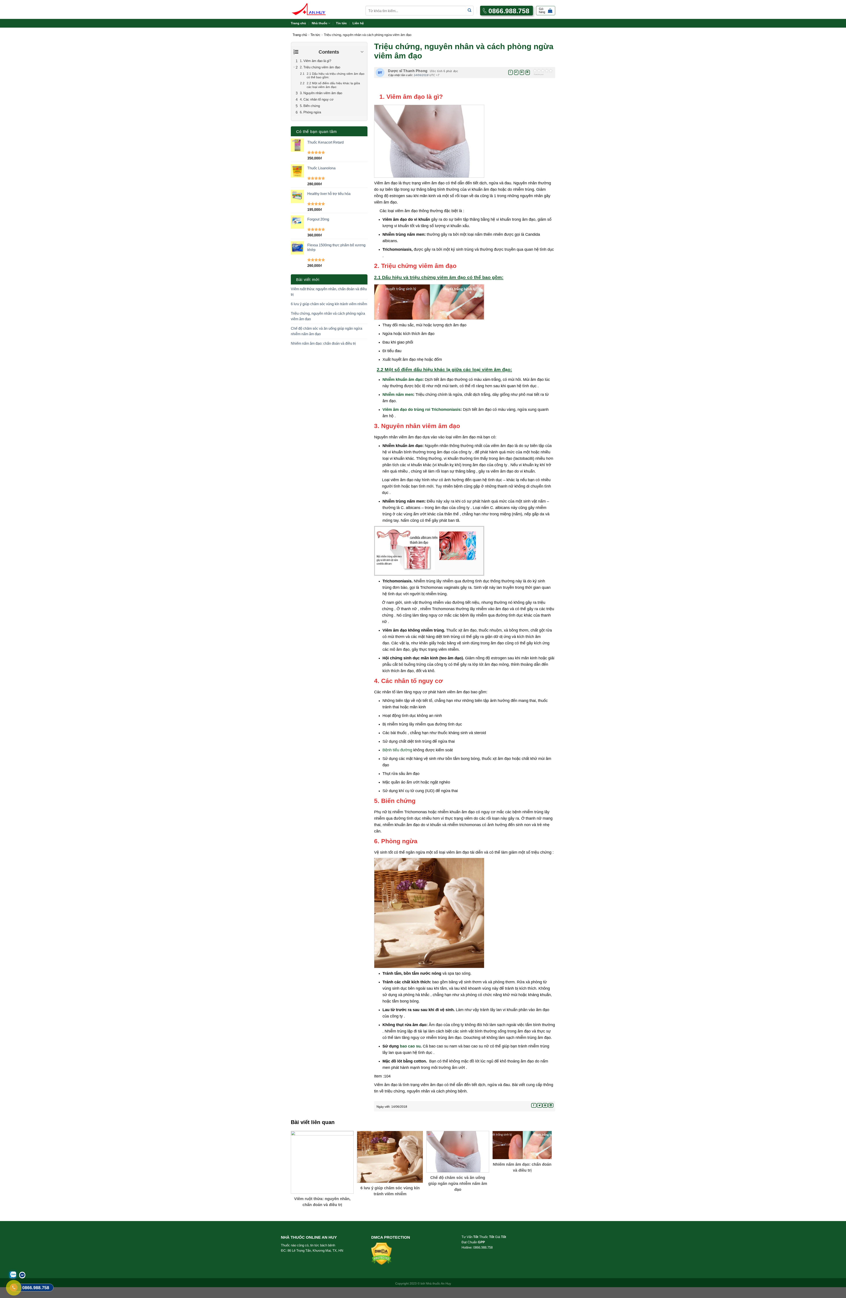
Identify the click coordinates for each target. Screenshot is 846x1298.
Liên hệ (358, 23)
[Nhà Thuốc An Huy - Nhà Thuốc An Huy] (314, 9)
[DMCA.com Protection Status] (381, 1253)
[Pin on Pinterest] (522, 72)
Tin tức (341, 23)
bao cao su (410, 1046)
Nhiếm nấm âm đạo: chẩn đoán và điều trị (323, 343)
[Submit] (469, 10)
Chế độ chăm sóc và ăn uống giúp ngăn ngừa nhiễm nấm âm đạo (326, 331)
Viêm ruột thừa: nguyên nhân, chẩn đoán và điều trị (329, 292)
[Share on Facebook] (510, 72)
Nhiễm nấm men (397, 394)
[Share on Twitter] (516, 72)
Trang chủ (298, 23)
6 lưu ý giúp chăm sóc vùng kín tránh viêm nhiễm (329, 304)
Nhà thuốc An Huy (438, 1283)
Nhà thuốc (319, 23)
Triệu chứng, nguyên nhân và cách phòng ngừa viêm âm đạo (328, 316)
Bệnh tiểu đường (397, 750)
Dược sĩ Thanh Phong (408, 71)
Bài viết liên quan (313, 1122)
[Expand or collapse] (362, 52)
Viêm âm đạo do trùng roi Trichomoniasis (421, 409)
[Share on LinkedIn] (527, 72)
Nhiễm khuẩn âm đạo (402, 379)
